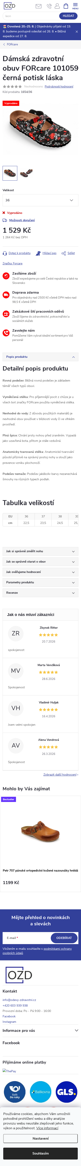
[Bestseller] (40, 831)
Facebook (9, 1016)
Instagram (9, 1022)
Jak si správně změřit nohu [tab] (24, 551)
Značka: (12, 264)
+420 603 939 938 (15, 1006)
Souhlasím (40, 1153)
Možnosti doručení (22, 220)
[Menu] (75, 5)
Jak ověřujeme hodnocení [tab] (23, 572)
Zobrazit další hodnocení (59, 775)
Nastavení (41, 1138)
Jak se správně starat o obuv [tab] (26, 562)
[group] (40, 844)
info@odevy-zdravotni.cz (19, 1000)
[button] (40, 885)
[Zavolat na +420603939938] (49, 6)
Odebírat (64, 938)
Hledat (68, 16)
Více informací (47, 1128)
